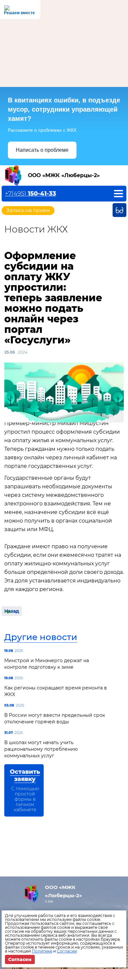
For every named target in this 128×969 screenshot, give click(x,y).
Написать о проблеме (42, 150)
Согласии (67, 951)
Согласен (20, 959)
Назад (11, 611)
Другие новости (40, 637)
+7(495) (30, 193)
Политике (42, 951)
